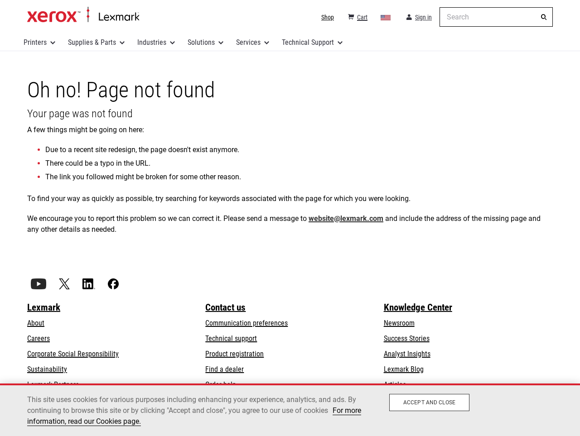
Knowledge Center (418, 307)
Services (248, 42)
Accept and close (429, 402)
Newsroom (399, 323)
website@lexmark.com (346, 218)
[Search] (544, 17)
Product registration (234, 354)
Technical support (231, 338)
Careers (38, 338)
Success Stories (407, 338)
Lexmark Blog (404, 369)
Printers (35, 42)
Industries (151, 42)
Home (83, 15)
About (35, 323)
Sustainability (47, 369)
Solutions (201, 42)
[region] (290, 409)
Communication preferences (246, 323)
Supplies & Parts (92, 42)
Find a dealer (224, 369)
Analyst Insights (407, 354)
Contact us (225, 307)
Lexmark (43, 307)
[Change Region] (386, 17)
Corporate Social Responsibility (73, 354)
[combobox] (496, 17)
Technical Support (308, 42)
